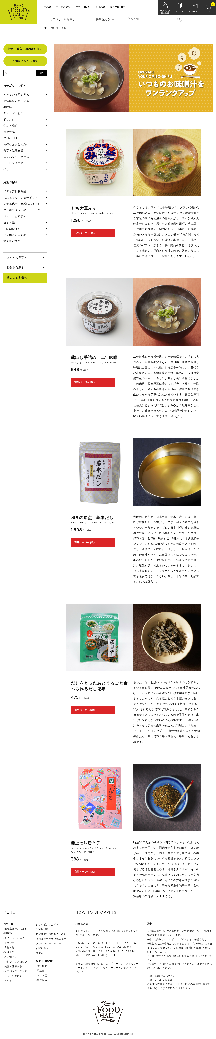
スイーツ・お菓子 (14, 113)
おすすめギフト (17, 257)
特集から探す (15, 267)
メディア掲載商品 (14, 191)
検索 (41, 72)
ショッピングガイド (47, 924)
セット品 (9, 222)
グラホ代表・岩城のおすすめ (21, 203)
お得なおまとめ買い (16, 144)
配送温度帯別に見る (16, 100)
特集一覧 (54, 28)
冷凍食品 (9, 132)
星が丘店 (42, 980)
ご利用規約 (42, 929)
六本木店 (42, 975)
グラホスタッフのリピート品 (21, 210)
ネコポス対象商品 (14, 234)
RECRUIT (117, 7)
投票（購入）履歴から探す (25, 48)
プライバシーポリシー (48, 943)
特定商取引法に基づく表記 (51, 934)
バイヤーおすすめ (14, 216)
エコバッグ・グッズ (16, 156)
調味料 (7, 107)
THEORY (63, 7)
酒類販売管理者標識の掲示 (51, 938)
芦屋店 (41, 970)
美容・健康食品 (13, 150)
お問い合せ (42, 948)
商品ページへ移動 (84, 233)
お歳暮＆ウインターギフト (20, 197)
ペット (7, 169)
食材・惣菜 (10, 125)
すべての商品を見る (16, 94)
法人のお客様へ (17, 277)
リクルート (42, 953)
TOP (47, 7)
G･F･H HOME (44, 961)
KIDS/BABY (11, 228)
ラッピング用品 (13, 163)
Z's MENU (10, 138)
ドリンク (9, 119)
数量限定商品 (12, 241)
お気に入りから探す (25, 60)
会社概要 (42, 966)
